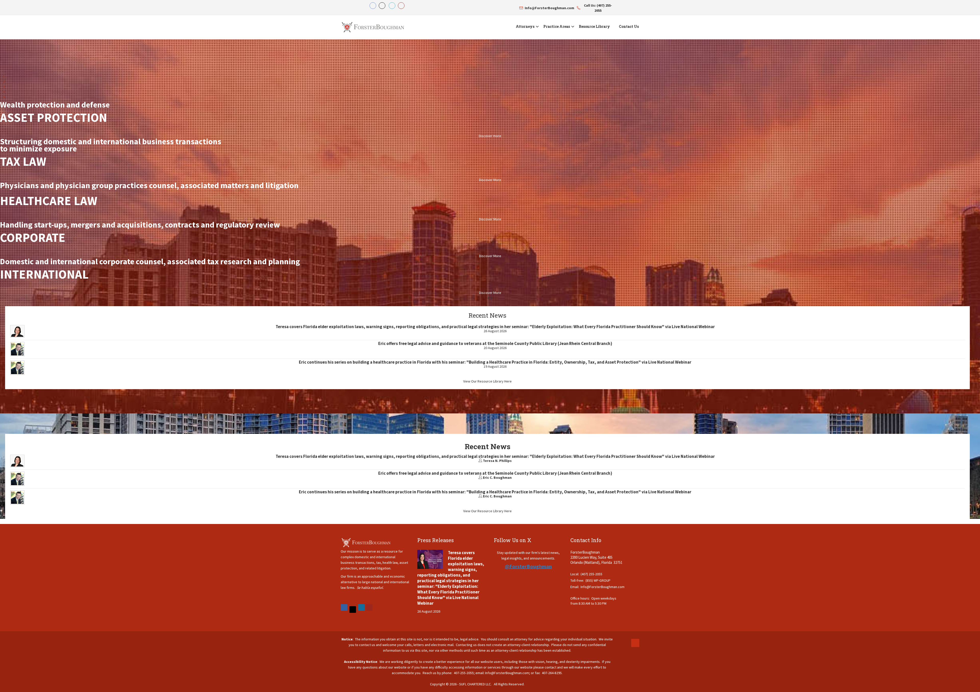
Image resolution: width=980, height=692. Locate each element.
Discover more (490, 136)
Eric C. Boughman (497, 477)
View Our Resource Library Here (487, 381)
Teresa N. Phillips (497, 460)
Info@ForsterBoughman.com (602, 586)
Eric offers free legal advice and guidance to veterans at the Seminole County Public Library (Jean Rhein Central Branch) (495, 343)
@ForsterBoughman (528, 566)
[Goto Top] (635, 643)
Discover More (490, 179)
